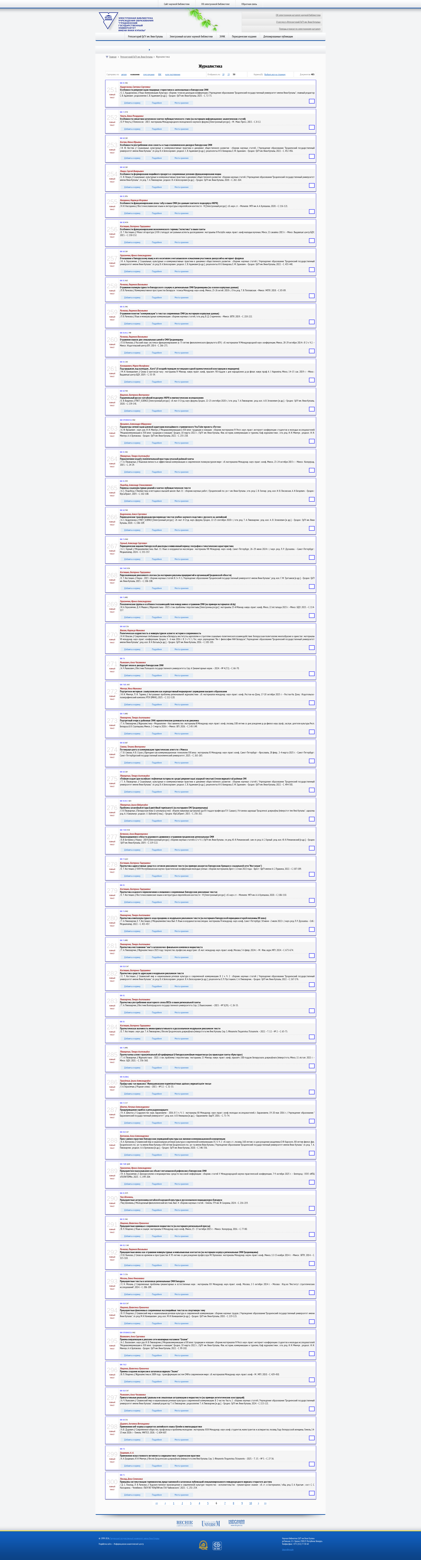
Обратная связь (249, 4)
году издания (148, 74)
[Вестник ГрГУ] (184, 1524)
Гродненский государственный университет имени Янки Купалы (134, 1538)
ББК (159, 74)
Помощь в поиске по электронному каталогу (300, 28)
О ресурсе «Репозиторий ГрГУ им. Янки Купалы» (298, 21)
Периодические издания (244, 36)
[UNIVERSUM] (211, 1524)
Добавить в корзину (132, 102)
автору (124, 74)
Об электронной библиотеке (215, 4)
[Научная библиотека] (237, 1523)
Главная (112, 57)
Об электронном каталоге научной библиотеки (298, 15)
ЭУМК (222, 36)
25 (229, 74)
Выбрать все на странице (274, 74)
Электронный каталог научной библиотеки (191, 36)
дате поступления (172, 74)
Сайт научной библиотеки (176, 4)
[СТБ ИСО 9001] (219, 1549)
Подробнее (157, 102)
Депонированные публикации (278, 36)
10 (223, 74)
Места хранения (181, 102)
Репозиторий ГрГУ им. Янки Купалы (145, 36)
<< (156, 1503)
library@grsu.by (288, 1549)
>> (265, 1503)
